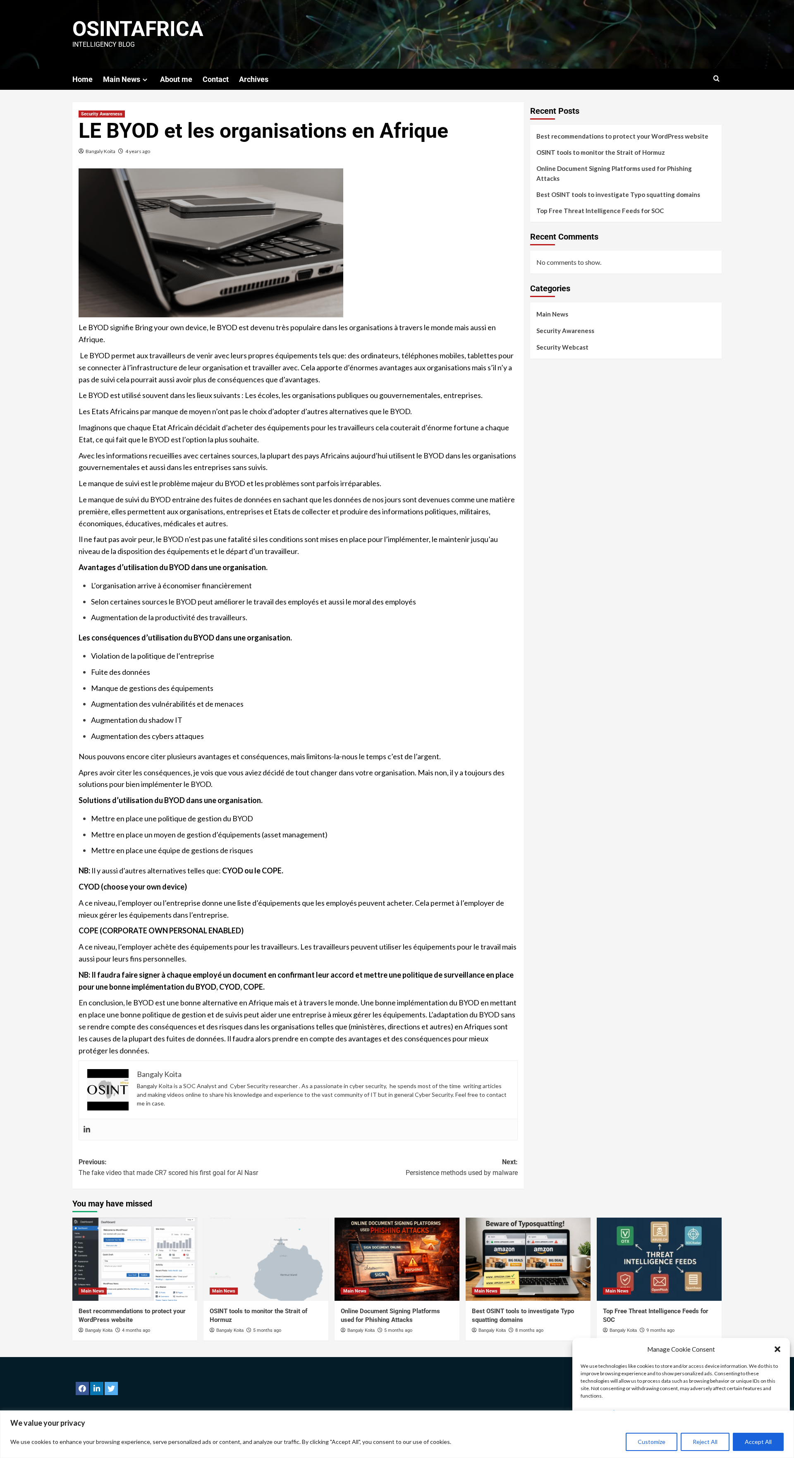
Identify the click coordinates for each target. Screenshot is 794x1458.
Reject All (705, 1441)
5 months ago (267, 1330)
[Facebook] (82, 1388)
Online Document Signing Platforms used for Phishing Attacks (614, 173)
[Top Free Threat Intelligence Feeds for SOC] (659, 1259)
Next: (462, 1167)
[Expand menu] (145, 79)
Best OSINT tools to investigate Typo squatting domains (618, 194)
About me (176, 79)
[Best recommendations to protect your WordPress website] (134, 1259)
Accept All (758, 1441)
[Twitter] (111, 1388)
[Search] (716, 79)
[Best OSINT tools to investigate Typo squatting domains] (528, 1259)
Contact (216, 79)
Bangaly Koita (100, 151)
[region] (397, 1434)
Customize (651, 1441)
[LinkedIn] (96, 1388)
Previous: (168, 1167)
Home (82, 79)
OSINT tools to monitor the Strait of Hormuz (600, 152)
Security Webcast (562, 347)
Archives (253, 79)
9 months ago (660, 1330)
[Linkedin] (87, 1129)
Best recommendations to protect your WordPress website (622, 136)
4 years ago (137, 151)
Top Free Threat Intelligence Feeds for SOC (600, 210)
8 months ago (529, 1330)
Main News (121, 79)
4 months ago (136, 1330)
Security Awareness (101, 114)
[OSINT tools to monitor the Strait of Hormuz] (265, 1259)
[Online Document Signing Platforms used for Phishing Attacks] (397, 1259)
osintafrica (137, 29)
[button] (777, 1349)
